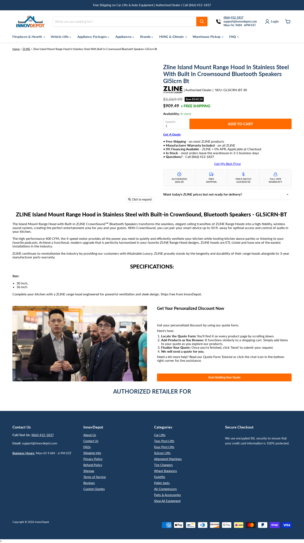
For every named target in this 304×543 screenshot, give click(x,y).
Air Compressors (165, 489)
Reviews (89, 483)
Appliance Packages (92, 36)
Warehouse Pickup (207, 36)
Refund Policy (92, 465)
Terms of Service (94, 477)
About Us (89, 435)
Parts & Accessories (167, 495)
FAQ (233, 36)
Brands (145, 36)
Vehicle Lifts (60, 36)
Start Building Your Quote (224, 377)
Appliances (123, 36)
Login (275, 21)
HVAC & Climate (172, 36)
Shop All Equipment (167, 501)
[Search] (201, 21)
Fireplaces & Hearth (27, 36)
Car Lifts (159, 435)
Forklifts (159, 477)
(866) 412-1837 (42, 435)
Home (16, 49)
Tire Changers (163, 465)
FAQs (87, 447)
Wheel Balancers (165, 471)
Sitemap (88, 471)
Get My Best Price (227, 164)
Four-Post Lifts (164, 447)
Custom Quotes (94, 489)
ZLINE (26, 49)
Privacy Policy (93, 459)
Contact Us (90, 441)
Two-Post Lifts (164, 441)
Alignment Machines (168, 459)
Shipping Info (92, 453)
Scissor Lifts (162, 453)
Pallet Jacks (162, 483)
